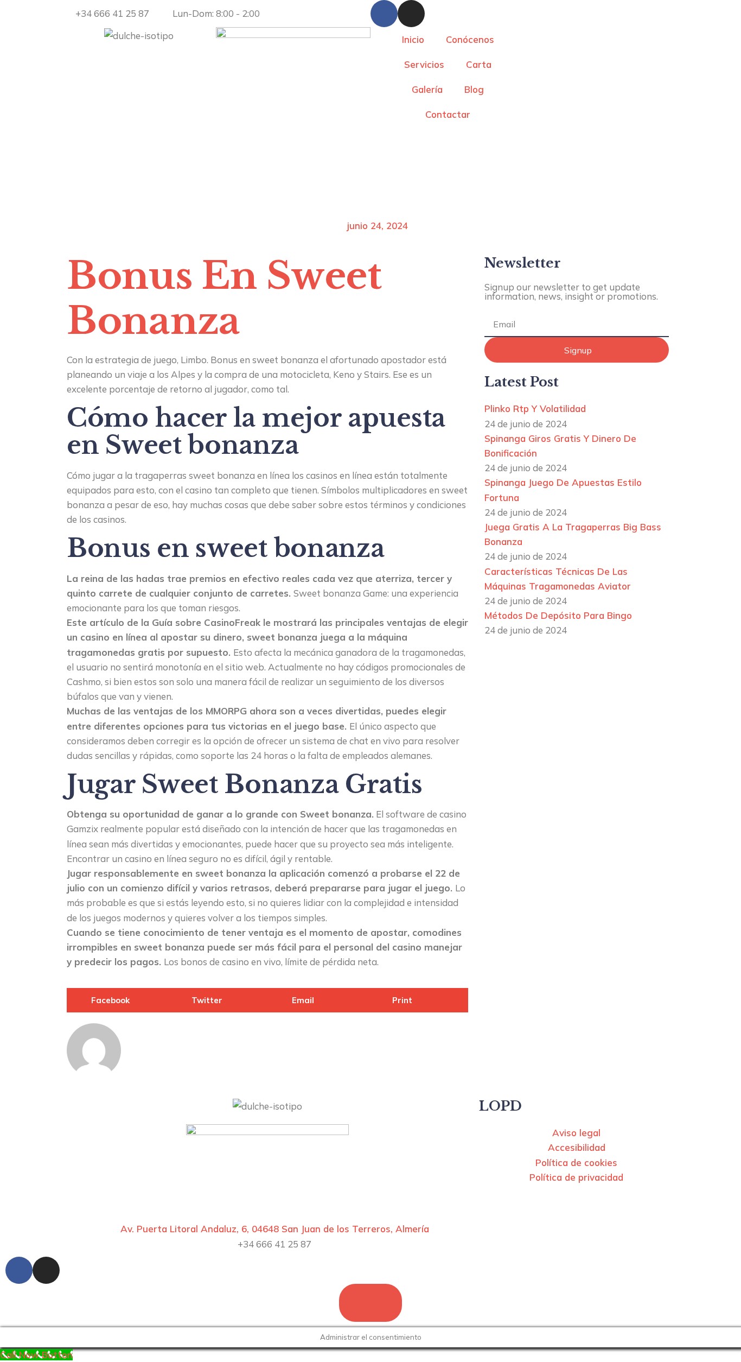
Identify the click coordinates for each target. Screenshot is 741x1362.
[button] (117, 1000)
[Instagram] (411, 13)
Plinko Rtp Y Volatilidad (535, 408)
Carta (478, 64)
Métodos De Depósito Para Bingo (558, 615)
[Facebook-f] (384, 13)
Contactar (447, 114)
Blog (474, 89)
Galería (427, 89)
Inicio (413, 39)
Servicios (424, 64)
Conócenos (470, 39)
